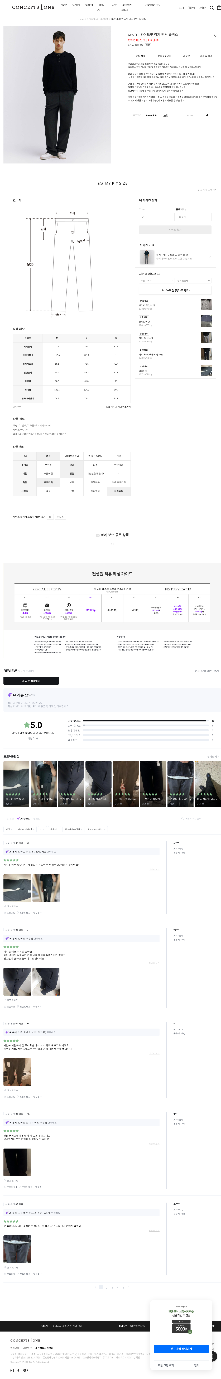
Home (81, 19)
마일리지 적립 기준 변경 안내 (67, 1326)
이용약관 (27, 1348)
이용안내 (14, 1348)
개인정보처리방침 (44, 1348)
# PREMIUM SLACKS (97, 19)
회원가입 (191, 8)
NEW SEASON (137, 1326)
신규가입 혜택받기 (181, 1349)
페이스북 (207, 115)
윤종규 (149, 1354)
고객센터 (202, 8)
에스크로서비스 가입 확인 (128, 1357)
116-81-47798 (33, 1357)
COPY (148, 45)
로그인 (181, 8)
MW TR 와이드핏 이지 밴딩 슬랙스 (128, 19)
